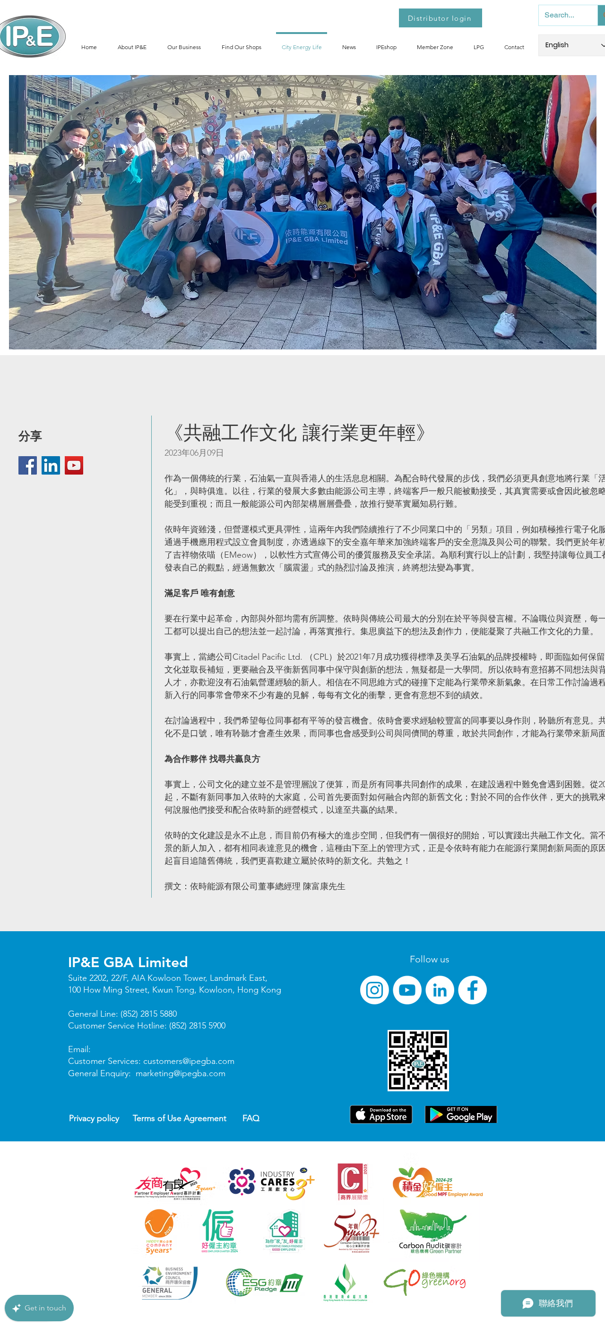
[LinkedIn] (51, 465)
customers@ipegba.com (188, 1061)
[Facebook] (27, 465)
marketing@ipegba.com (180, 1073)
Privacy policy (94, 1118)
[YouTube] (74, 465)
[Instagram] (374, 990)
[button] (132, 43)
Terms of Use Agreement (179, 1118)
